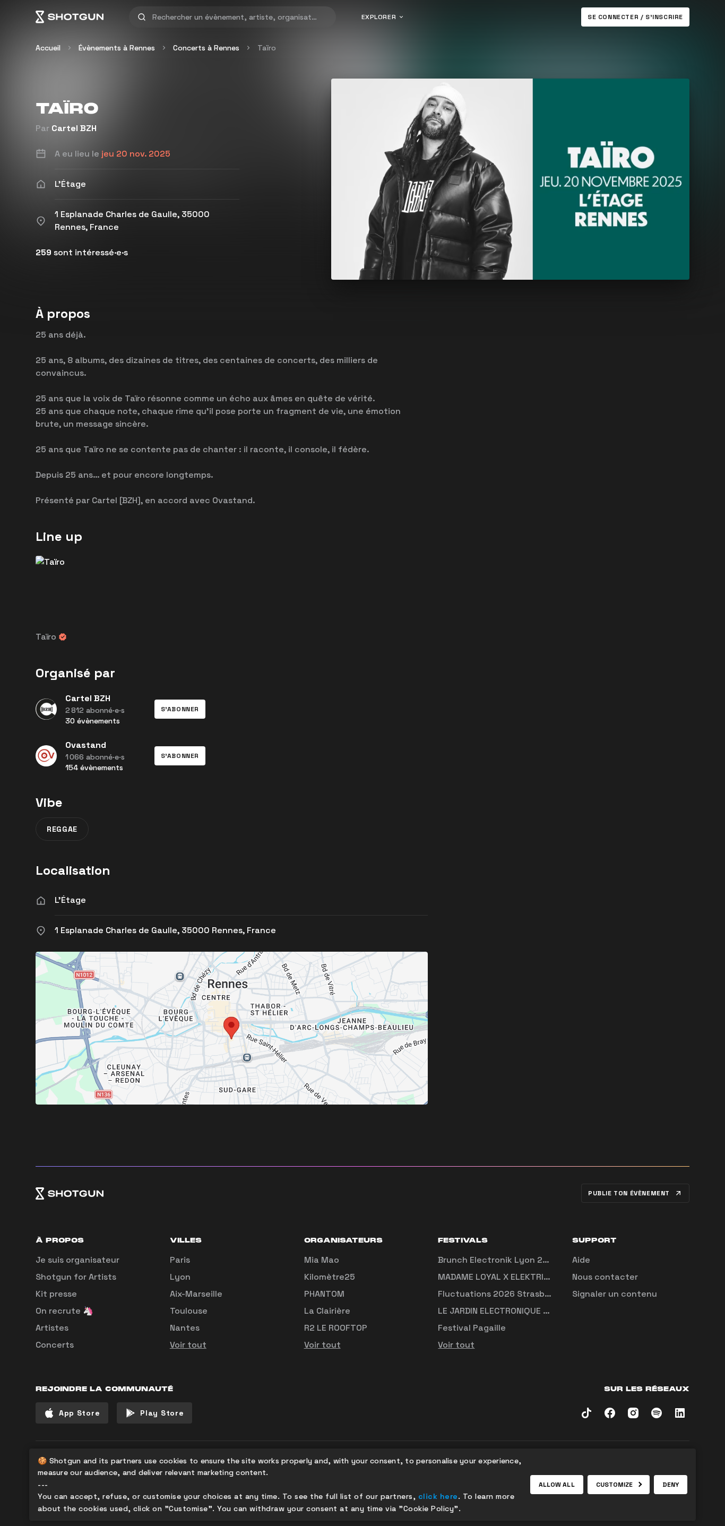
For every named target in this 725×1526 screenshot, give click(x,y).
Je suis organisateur (77, 1259)
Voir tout (188, 1344)
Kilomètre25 (329, 1276)
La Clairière (327, 1310)
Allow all (557, 1484)
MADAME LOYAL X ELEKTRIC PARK (505, 1276)
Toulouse (189, 1310)
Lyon (180, 1276)
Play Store (162, 1413)
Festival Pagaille (472, 1327)
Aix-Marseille (196, 1293)
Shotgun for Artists (76, 1276)
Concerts (55, 1344)
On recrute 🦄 (64, 1310)
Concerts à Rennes (206, 48)
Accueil (48, 48)
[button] (179, 709)
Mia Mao (321, 1259)
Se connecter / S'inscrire (635, 17)
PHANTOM (324, 1293)
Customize (614, 1484)
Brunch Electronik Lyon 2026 (498, 1259)
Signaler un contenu (614, 1293)
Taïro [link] (266, 48)
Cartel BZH (74, 128)
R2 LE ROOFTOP (335, 1327)
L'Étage (70, 900)
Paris (180, 1259)
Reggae (62, 829)
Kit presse (56, 1293)
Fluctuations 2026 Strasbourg (501, 1293)
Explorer (378, 17)
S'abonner (180, 709)
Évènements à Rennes (117, 48)
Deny (670, 1484)
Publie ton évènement (629, 1193)
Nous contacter (605, 1276)
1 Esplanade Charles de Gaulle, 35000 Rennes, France (165, 930)
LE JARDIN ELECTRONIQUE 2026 (501, 1310)
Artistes (52, 1327)
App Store (79, 1413)
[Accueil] (69, 17)
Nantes (185, 1327)
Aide (581, 1259)
